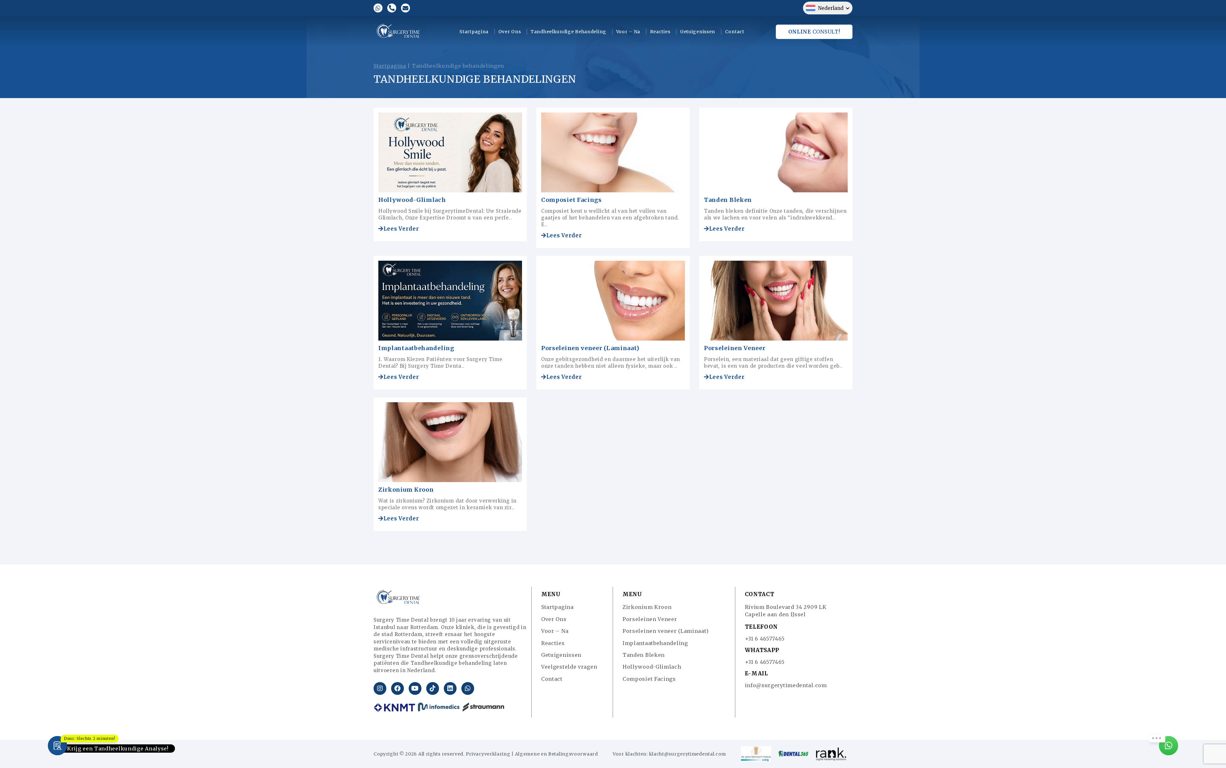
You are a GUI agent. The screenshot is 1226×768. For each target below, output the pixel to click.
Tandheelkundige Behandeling (568, 31)
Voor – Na (628, 31)
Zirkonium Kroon (406, 489)
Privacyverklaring (488, 754)
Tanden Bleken (728, 200)
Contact (734, 31)
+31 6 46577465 (765, 638)
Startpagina (473, 31)
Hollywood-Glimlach (412, 200)
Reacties (660, 31)
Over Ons (509, 31)
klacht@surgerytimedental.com (687, 754)
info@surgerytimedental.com (786, 685)
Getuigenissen (697, 31)
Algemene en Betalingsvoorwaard (556, 754)
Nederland (831, 8)
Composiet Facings (571, 200)
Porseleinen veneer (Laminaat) (590, 348)
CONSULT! (814, 31)
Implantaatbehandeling (416, 348)
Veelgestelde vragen (569, 667)
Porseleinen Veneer (735, 348)
